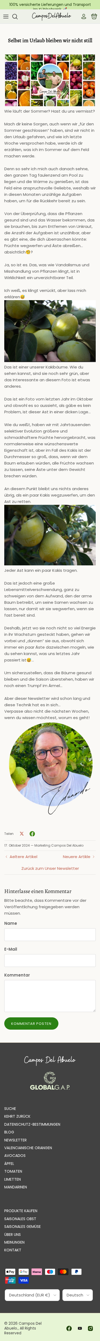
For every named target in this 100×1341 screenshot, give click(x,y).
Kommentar (17, 975)
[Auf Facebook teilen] (32, 833)
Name (10, 923)
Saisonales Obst (20, 1218)
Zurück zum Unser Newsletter (50, 868)
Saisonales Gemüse (22, 1226)
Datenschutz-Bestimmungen (32, 1124)
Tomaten (13, 1171)
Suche (10, 1108)
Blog (9, 1132)
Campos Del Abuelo (23, 1326)
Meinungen (14, 1242)
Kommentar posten (31, 1023)
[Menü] (6, 16)
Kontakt (12, 1250)
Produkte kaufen (20, 1210)
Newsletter (15, 1140)
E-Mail (10, 949)
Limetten (12, 1179)
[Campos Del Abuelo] (51, 16)
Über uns (12, 1234)
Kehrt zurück (17, 1116)
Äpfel (9, 1163)
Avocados (15, 1155)
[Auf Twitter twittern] (21, 833)
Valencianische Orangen (28, 1147)
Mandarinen (15, 1187)
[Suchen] (17, 16)
